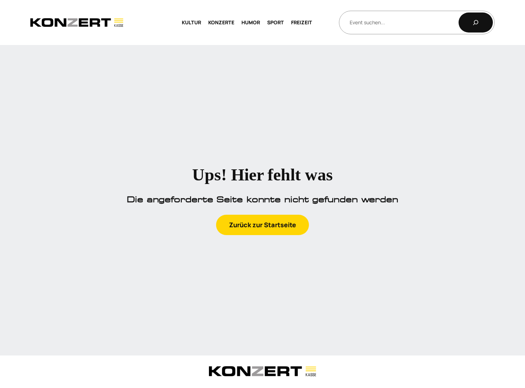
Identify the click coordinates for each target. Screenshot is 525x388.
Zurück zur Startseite (262, 224)
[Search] (476, 23)
